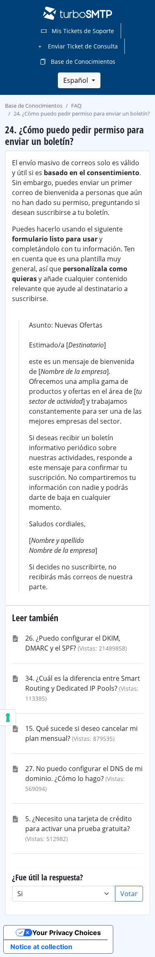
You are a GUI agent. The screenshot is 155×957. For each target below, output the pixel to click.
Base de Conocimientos (82, 61)
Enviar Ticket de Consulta (82, 46)
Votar (129, 893)
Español (76, 80)
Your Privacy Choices (66, 932)
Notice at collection (41, 947)
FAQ (76, 105)
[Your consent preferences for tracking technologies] (8, 718)
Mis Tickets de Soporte (82, 31)
